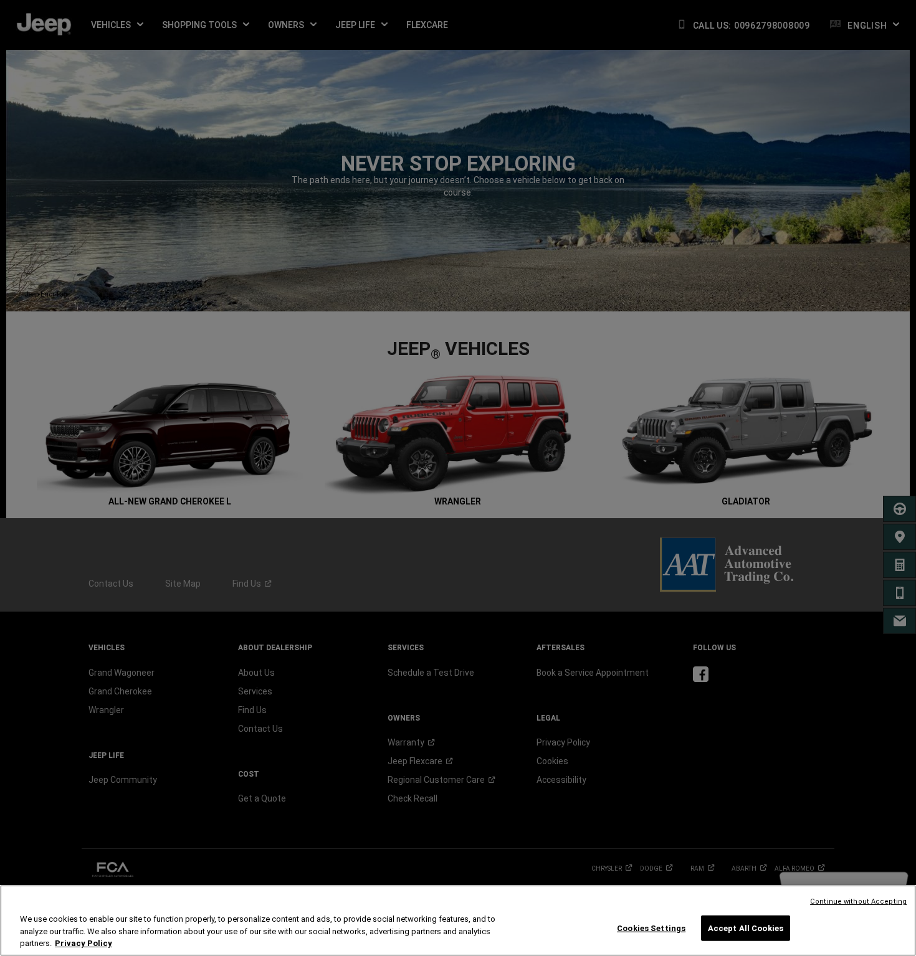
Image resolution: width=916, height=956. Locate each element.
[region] (458, 920)
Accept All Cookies (745, 927)
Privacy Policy (83, 943)
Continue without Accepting (858, 901)
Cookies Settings (651, 927)
